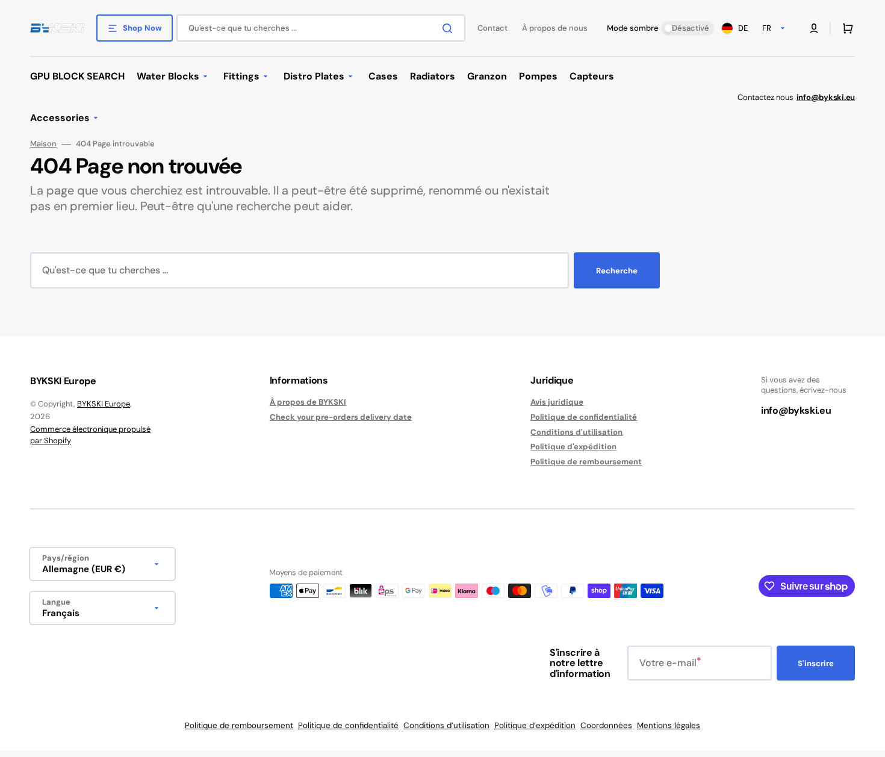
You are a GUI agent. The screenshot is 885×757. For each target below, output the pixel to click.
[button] (814, 28)
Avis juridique (556, 402)
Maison (43, 144)
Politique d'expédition (573, 446)
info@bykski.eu (796, 410)
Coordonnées (606, 725)
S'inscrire (816, 663)
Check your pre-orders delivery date (341, 417)
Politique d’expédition (535, 725)
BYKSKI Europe (103, 404)
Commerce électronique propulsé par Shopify (90, 435)
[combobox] (320, 28)
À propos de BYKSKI (308, 402)
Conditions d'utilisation (576, 432)
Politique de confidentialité (583, 417)
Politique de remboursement (586, 461)
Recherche (617, 271)
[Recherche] (449, 28)
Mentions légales (668, 725)
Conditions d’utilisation (446, 725)
